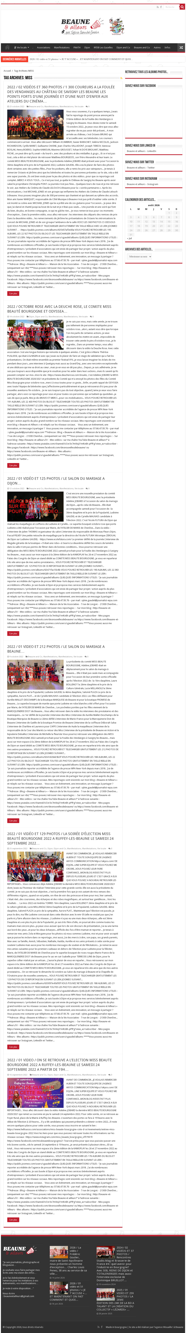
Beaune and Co (142, 47)
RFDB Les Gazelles (103, 47)
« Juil (129, 238)
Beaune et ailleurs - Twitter (141, 167)
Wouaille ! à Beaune (173, 1327)
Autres (157, 47)
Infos (167, 47)
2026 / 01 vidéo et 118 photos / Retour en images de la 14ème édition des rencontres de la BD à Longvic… (82, 59)
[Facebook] (161, 7)
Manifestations (62, 47)
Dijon (87, 47)
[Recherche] (182, 7)
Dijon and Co (123, 47)
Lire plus (13, 293)
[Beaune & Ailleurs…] (93, 25)
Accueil (7, 47)
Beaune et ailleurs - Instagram (142, 184)
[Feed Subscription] (121, 78)
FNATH (77, 47)
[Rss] (157, 7)
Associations (43, 47)
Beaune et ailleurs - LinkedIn (141, 151)
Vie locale (22, 47)
